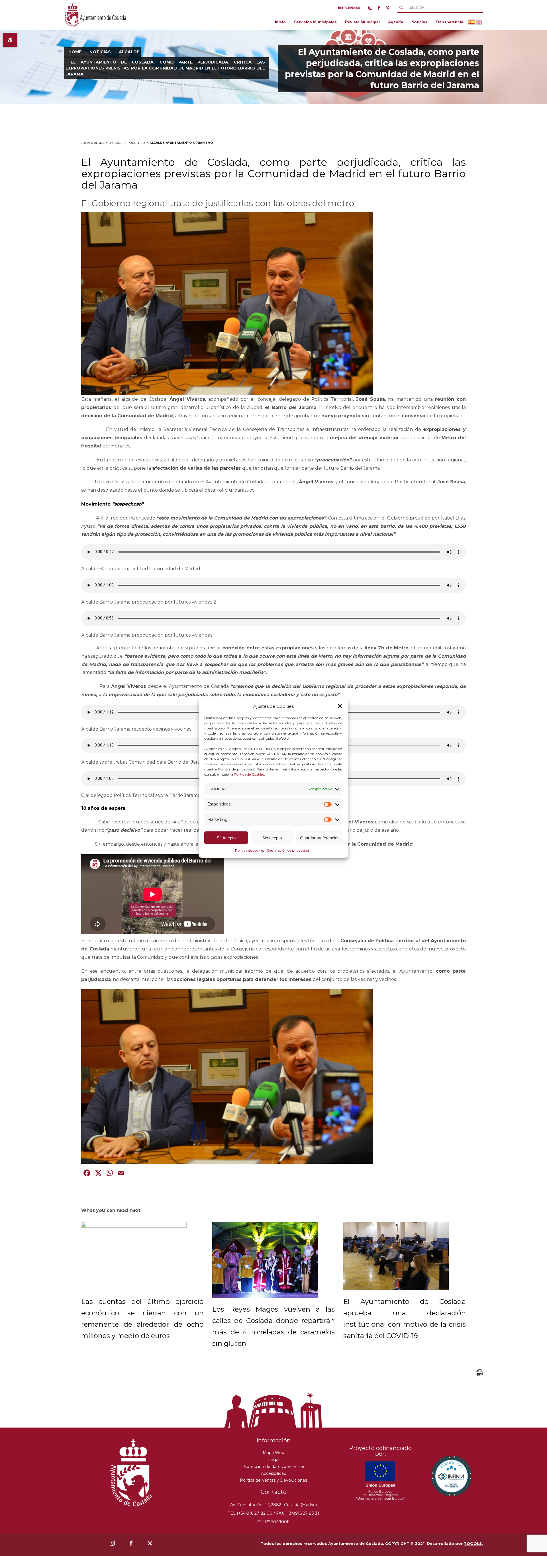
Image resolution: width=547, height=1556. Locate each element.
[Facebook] (379, 7)
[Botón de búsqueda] (401, 7)
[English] (479, 21)
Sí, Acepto (226, 837)
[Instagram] (370, 7)
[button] (340, 706)
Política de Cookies (249, 774)
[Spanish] (471, 21)
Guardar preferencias (320, 837)
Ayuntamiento (179, 143)
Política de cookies (249, 850)
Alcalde (157, 143)
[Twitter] (387, 7)
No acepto (272, 837)
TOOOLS (473, 1543)
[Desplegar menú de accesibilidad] (10, 40)
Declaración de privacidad (288, 850)
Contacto (274, 1491)
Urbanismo (203, 143)
